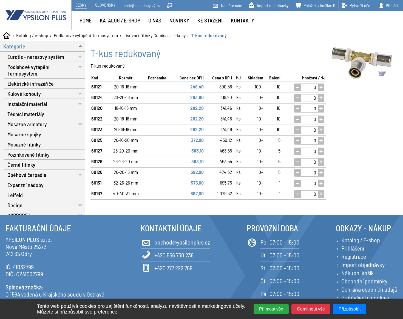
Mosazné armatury (27, 124)
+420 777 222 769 (173, 267)
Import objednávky (363, 264)
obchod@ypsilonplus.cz (182, 242)
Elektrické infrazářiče (30, 83)
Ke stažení (210, 20)
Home (86, 20)
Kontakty (242, 20)
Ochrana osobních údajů (369, 289)
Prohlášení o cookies (365, 297)
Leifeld (15, 195)
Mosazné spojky (24, 134)
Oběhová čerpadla (26, 174)
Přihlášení (352, 248)
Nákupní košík (357, 272)
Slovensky (105, 4)
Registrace (353, 256)
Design (14, 205)
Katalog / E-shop (360, 239)
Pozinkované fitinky (28, 154)
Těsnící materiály (25, 114)
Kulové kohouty (24, 93)
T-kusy (179, 35)
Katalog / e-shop (32, 35)
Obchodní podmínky (364, 280)
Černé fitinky (21, 164)
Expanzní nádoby (25, 185)
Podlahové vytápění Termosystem (86, 35)
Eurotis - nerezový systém (35, 56)
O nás (154, 20)
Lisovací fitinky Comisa (145, 35)
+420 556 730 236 (174, 254)
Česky (81, 4)
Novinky (179, 20)
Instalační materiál (27, 103)
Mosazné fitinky (24, 144)
